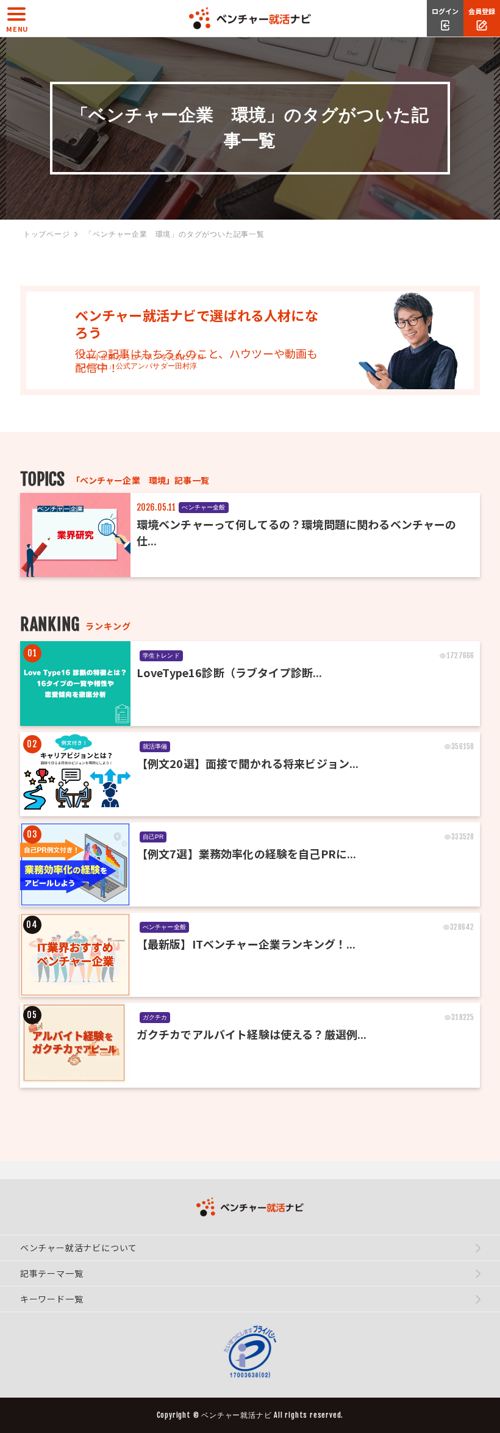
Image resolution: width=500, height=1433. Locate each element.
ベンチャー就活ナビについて (78, 1247)
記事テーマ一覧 (52, 1273)
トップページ (46, 234)
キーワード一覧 (52, 1299)
